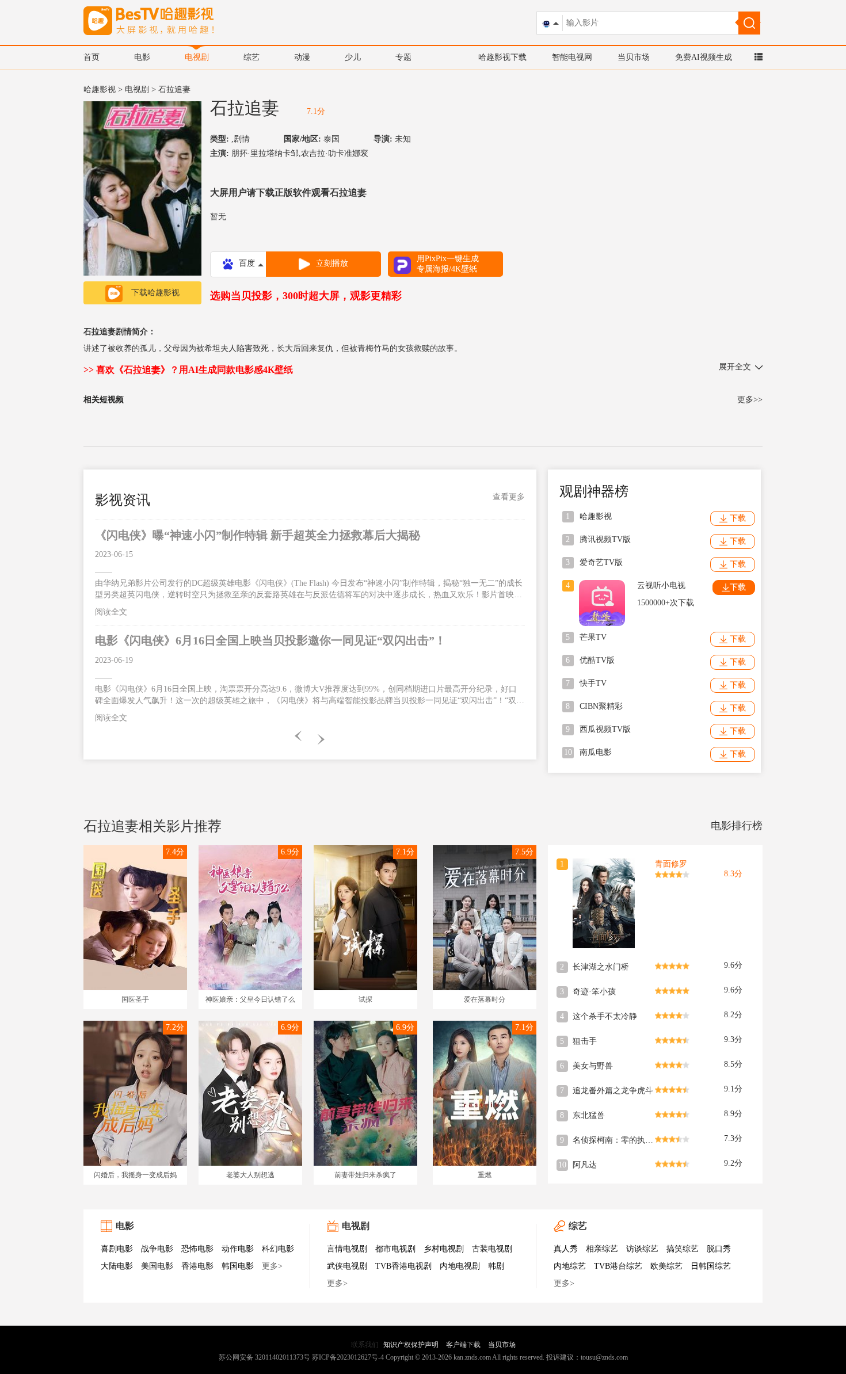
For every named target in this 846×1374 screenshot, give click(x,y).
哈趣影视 (99, 89)
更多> (272, 1266)
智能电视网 (572, 57)
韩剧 (496, 1266)
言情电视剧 (347, 1249)
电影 (142, 57)
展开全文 (735, 366)
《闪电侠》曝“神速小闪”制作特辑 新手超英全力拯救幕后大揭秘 (257, 535)
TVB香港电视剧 (403, 1266)
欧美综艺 (666, 1266)
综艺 (251, 57)
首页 (91, 57)
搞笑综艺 (682, 1249)
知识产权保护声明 (411, 1345)
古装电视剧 (492, 1249)
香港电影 (197, 1266)
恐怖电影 (197, 1249)
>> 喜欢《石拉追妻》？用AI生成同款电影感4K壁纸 (188, 370)
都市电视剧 (395, 1249)
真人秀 (566, 1249)
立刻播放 (332, 263)
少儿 (353, 57)
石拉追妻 (244, 107)
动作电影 (238, 1249)
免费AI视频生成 (703, 57)
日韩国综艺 (711, 1266)
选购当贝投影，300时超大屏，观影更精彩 (306, 295)
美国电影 (157, 1266)
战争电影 (157, 1249)
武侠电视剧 (347, 1266)
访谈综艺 (642, 1249)
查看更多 (509, 497)
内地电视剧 (460, 1266)
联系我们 (365, 1345)
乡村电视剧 (444, 1249)
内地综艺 (570, 1266)
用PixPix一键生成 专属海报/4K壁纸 (448, 263)
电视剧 (197, 57)
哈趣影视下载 (502, 57)
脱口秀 (719, 1249)
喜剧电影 (117, 1249)
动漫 (302, 57)
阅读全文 (111, 612)
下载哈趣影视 (155, 292)
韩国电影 (238, 1266)
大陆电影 (117, 1266)
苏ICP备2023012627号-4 (348, 1357)
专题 (403, 57)
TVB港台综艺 (618, 1266)
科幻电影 (278, 1249)
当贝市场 (634, 57)
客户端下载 (463, 1345)
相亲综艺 (602, 1249)
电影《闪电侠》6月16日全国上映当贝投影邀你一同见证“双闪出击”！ (270, 640)
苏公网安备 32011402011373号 (264, 1357)
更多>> (750, 399)
